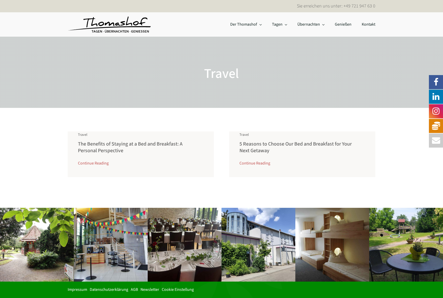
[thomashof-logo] (109, 18)
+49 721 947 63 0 (359, 6)
